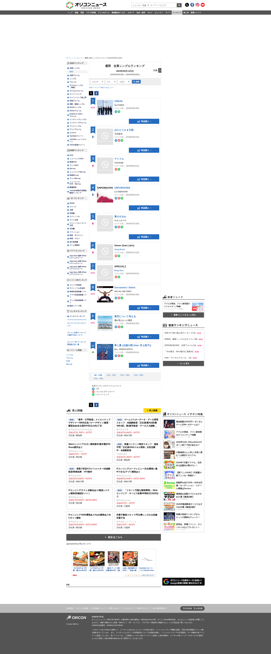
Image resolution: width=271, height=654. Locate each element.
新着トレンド (196, 13)
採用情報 (188, 608)
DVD (68, 361)
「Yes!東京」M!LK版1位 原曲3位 (179, 351)
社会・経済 (141, 13)
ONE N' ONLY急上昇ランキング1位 (180, 333)
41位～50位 (98, 378)
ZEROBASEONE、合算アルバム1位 (180, 345)
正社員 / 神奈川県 (137, 427)
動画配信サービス (118, 13)
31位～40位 (138, 375)
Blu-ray (69, 364)
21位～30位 (125, 375)
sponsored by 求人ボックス (78, 544)
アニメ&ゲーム (104, 13)
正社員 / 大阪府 (137, 498)
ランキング (177, 13)
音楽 (82, 13)
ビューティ (159, 13)
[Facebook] (192, 5)
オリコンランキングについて (76, 324)
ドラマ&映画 (91, 13)
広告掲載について (98, 608)
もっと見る (184, 363)
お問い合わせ (114, 608)
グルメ (149, 13)
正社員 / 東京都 (89, 450)
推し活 (186, 13)
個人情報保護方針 (159, 608)
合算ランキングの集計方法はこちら (101, 87)
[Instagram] (197, 5)
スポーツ (131, 13)
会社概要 (69, 608)
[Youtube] (203, 5)
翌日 (157, 70)
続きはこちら (115, 537)
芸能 (76, 13)
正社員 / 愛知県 (89, 427)
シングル (69, 355)
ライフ (168, 13)
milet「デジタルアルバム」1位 (178, 358)
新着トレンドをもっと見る (185, 315)
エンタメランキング (77, 316)
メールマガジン (128, 608)
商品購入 (145, 121)
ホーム (68, 58)
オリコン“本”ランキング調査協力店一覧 (76, 343)
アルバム (69, 358)
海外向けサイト (143, 608)
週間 (71, 72)
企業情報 (199, 608)
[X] (187, 5)
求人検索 (153, 410)
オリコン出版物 (82, 608)
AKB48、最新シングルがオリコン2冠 (180, 339)
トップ (70, 13)
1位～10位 (98, 375)
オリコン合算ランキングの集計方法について (76, 334)
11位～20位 (111, 375)
